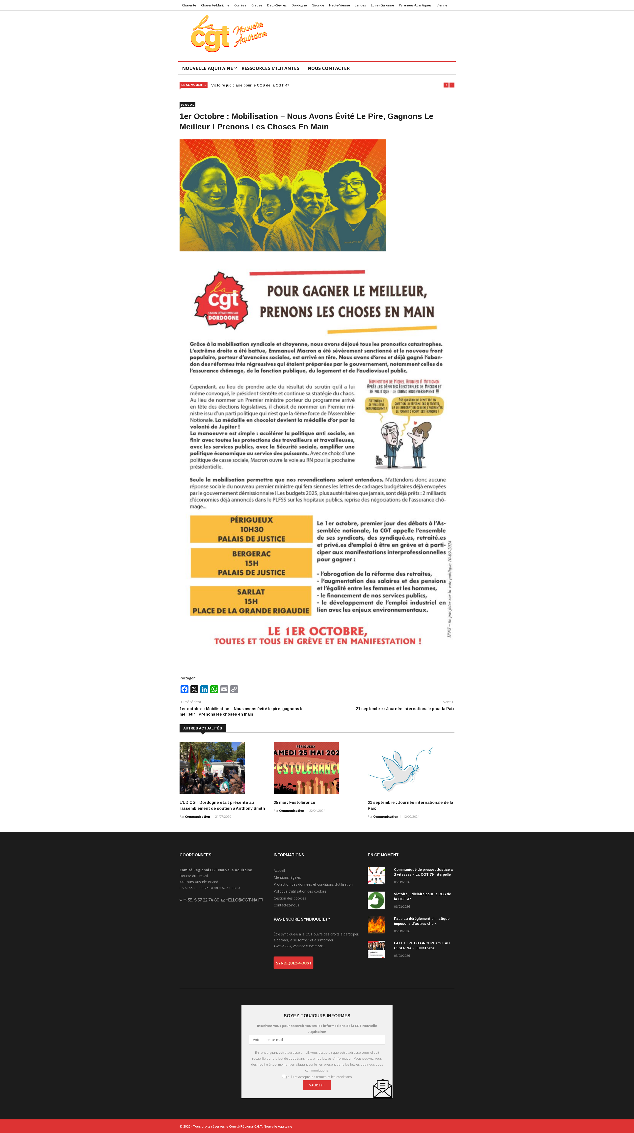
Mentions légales (287, 877)
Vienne (442, 5)
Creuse (256, 5)
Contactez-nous (286, 905)
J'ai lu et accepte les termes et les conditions (319, 1077)
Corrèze (240, 5)
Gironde (318, 5)
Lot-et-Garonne (382, 5)
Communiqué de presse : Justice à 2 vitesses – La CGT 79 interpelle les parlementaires (423, 874)
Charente (189, 5)
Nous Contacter (329, 68)
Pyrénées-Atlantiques (415, 5)
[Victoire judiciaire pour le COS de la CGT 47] (379, 901)
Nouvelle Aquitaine (207, 68)
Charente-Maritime (215, 5)
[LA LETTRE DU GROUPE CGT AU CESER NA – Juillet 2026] (379, 950)
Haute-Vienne (339, 5)
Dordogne (299, 5)
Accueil (279, 870)
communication (197, 816)
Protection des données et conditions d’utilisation (313, 884)
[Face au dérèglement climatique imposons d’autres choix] (379, 925)
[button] (446, 85)
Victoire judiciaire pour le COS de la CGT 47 (250, 85)
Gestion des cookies (290, 898)
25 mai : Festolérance (294, 802)
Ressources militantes (270, 68)
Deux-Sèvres (277, 5)
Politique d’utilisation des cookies (300, 891)
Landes (360, 5)
